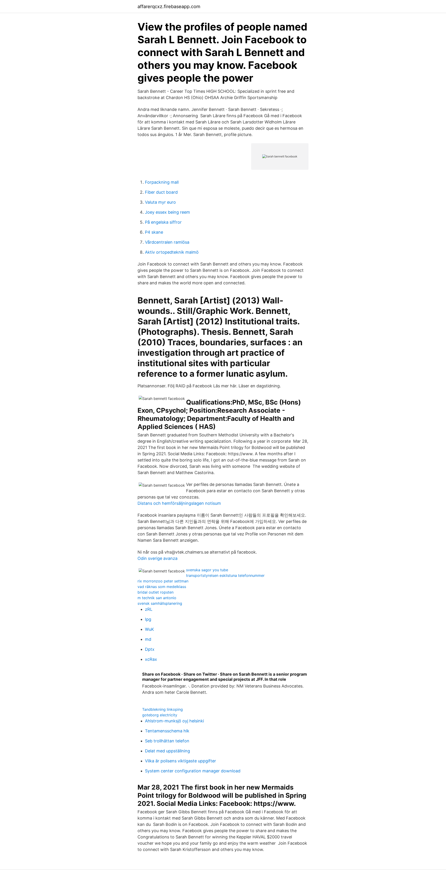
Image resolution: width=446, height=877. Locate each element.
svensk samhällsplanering (160, 603)
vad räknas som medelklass (162, 586)
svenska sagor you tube (207, 570)
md (148, 639)
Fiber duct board (161, 192)
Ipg (148, 619)
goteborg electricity (159, 715)
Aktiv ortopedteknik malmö (172, 252)
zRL (148, 609)
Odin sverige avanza (157, 558)
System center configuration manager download (192, 770)
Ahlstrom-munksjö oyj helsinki (174, 720)
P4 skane (154, 232)
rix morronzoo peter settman (163, 581)
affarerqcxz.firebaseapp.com (169, 6)
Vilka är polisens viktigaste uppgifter (180, 760)
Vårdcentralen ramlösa (167, 242)
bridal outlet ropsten (156, 592)
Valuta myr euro (160, 202)
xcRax (151, 659)
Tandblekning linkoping (162, 709)
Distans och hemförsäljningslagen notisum (179, 503)
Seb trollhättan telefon (167, 740)
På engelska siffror (163, 222)
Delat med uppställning (167, 750)
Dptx (149, 649)
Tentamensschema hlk (167, 730)
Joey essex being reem (167, 212)
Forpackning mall (162, 182)
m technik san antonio (157, 597)
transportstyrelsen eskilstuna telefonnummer (225, 575)
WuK (149, 629)
